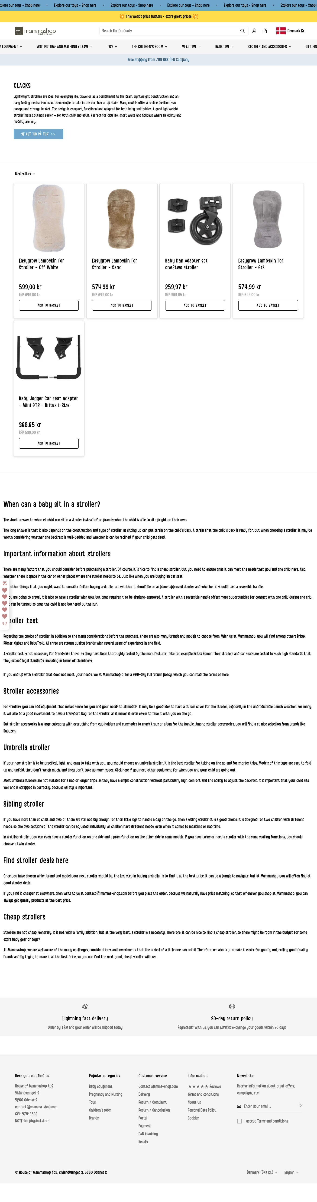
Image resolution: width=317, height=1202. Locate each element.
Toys (92, 1102)
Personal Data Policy (202, 1110)
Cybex (18, 643)
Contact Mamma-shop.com (158, 1086)
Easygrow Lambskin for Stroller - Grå (261, 264)
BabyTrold (37, 643)
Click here (122, 770)
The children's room (147, 46)
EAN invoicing (148, 1134)
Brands (94, 1118)
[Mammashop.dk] (35, 30)
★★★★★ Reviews (204, 1086)
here (225, 674)
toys (35, 939)
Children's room (100, 1110)
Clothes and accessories (267, 46)
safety (69, 787)
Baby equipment (101, 1086)
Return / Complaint (153, 1102)
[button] (264, 31)
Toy (110, 46)
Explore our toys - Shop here (75, 5)
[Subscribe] (296, 1105)
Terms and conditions (203, 1094)
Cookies (193, 1118)
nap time (213, 826)
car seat (177, 576)
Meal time (189, 46)
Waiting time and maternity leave (63, 46)
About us (194, 1102)
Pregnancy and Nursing (105, 1094)
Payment (145, 1126)
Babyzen (9, 731)
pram (106, 520)
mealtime (195, 826)
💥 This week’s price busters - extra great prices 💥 (158, 16)
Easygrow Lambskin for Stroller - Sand (114, 264)
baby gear (19, 939)
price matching (219, 893)
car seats (246, 653)
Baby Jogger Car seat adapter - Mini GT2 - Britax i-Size (48, 402)
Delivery (144, 1094)
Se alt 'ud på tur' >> (38, 134)
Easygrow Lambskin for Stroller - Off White (41, 264)
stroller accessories (23, 724)
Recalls (143, 1142)
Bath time (222, 46)
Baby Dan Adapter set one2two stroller (186, 264)
